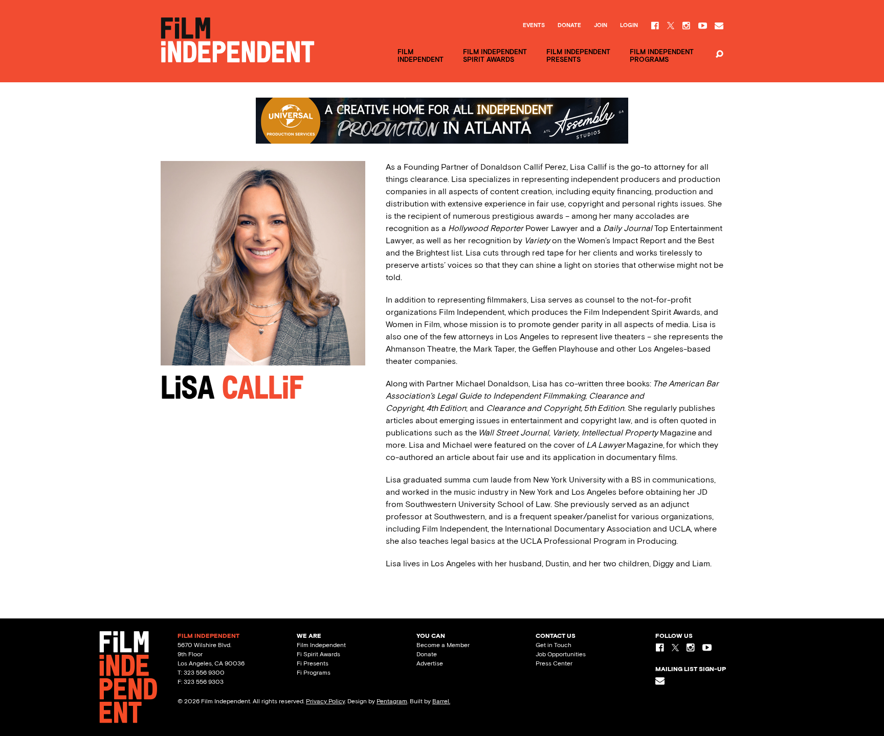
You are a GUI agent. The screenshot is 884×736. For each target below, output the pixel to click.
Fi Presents (312, 663)
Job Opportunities (561, 654)
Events (534, 25)
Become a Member (443, 645)
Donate (569, 25)
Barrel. (441, 701)
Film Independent (321, 645)
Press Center (554, 663)
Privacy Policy (325, 701)
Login (629, 25)
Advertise (429, 663)
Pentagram (392, 701)
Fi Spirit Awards (318, 654)
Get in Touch (553, 645)
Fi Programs (313, 672)
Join (600, 25)
